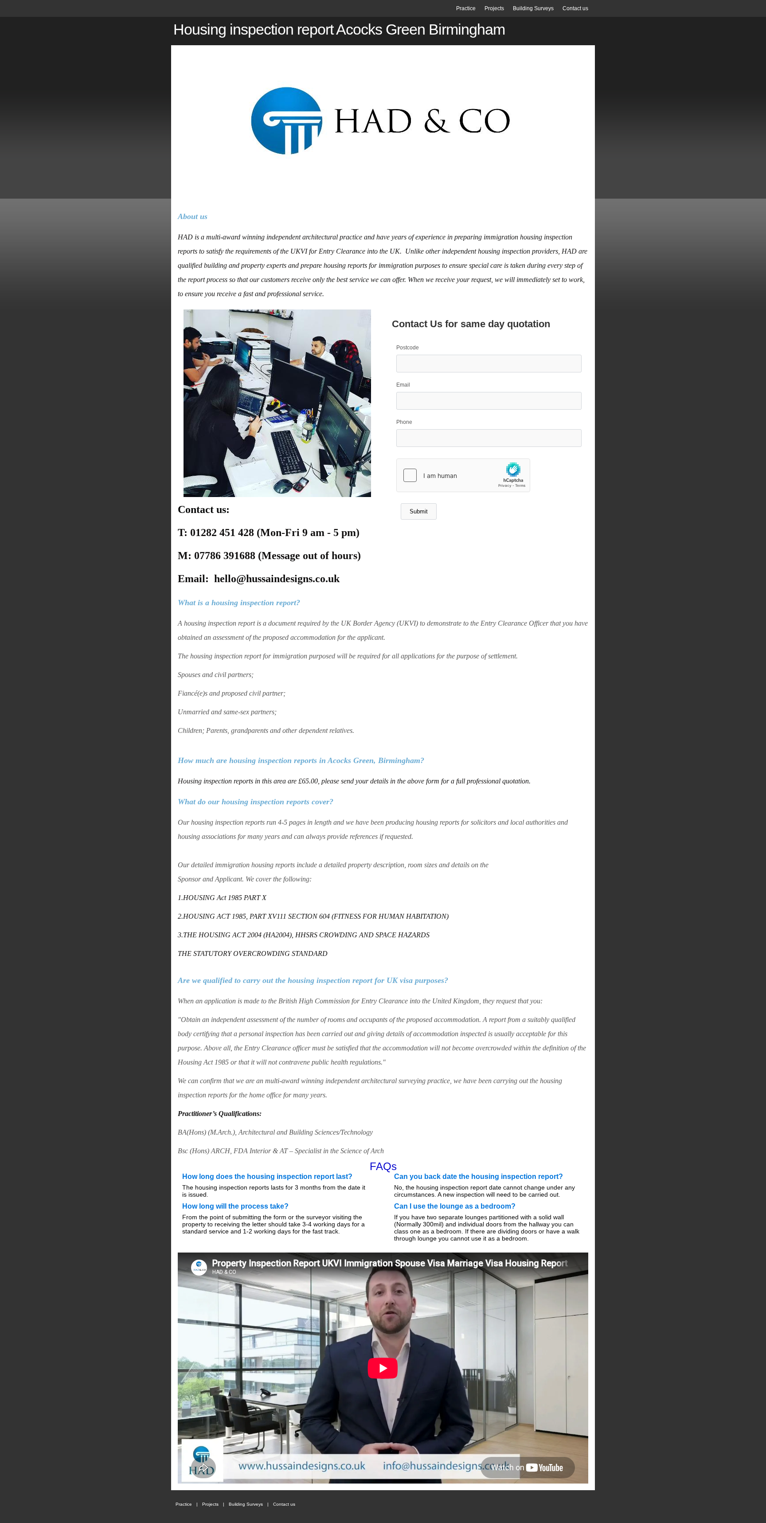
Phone (404, 422)
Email (403, 385)
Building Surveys (533, 8)
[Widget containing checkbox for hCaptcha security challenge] (463, 475)
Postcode (407, 348)
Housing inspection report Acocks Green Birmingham (339, 29)
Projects (494, 8)
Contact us (575, 8)
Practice (466, 8)
